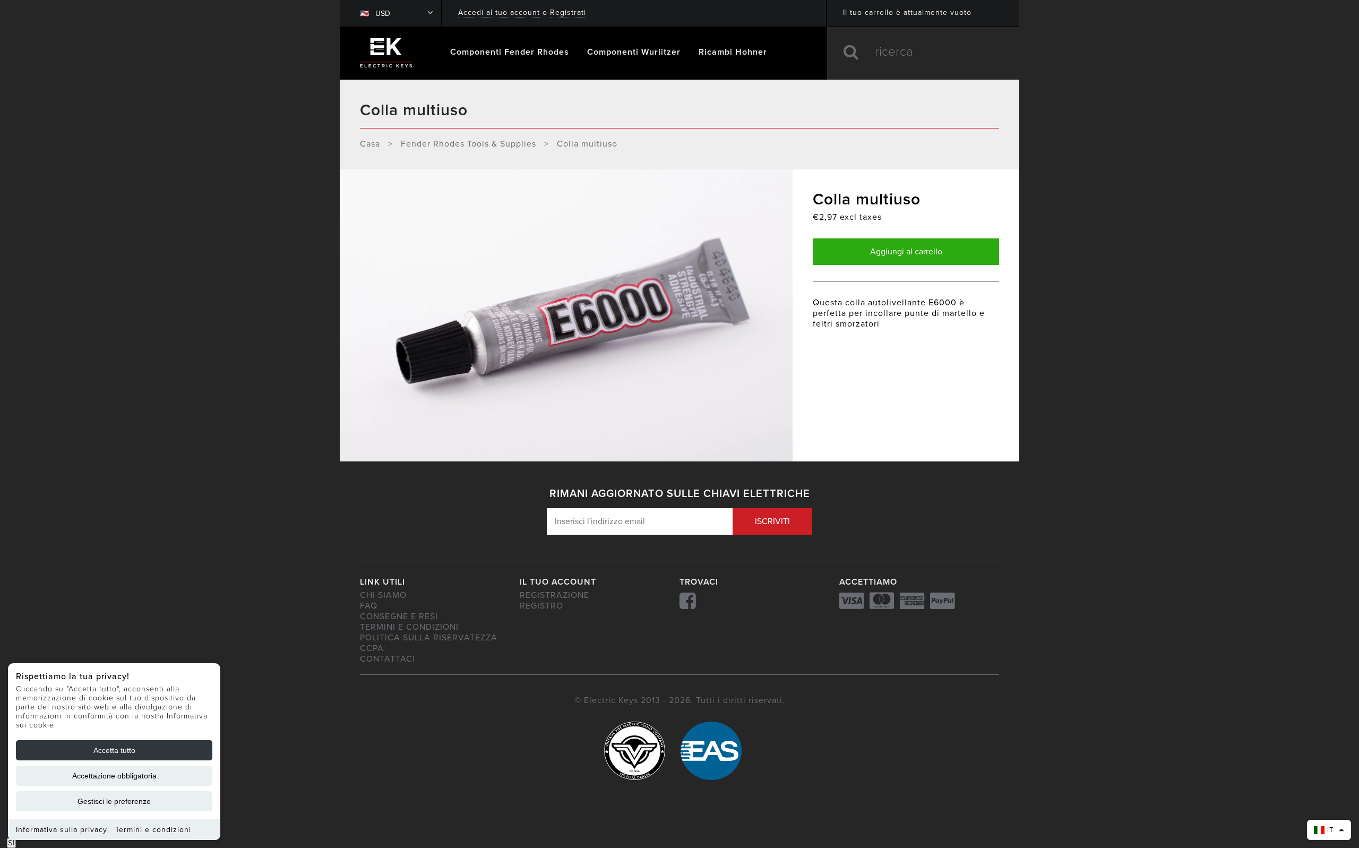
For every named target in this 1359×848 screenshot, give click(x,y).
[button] (1329, 830)
